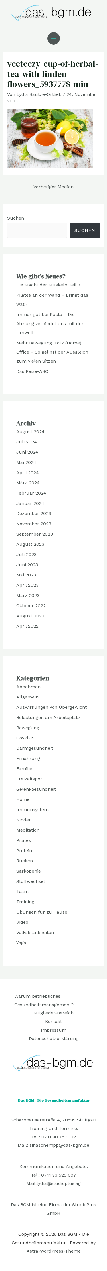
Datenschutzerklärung (53, 1038)
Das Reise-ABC (32, 371)
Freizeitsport (30, 779)
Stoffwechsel (30, 881)
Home (22, 799)
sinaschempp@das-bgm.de (59, 1145)
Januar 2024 (30, 503)
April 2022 (27, 626)
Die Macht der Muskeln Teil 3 (48, 285)
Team (22, 891)
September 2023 (34, 534)
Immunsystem (32, 809)
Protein (24, 850)
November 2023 (33, 523)
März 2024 (28, 482)
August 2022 (30, 616)
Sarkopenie (28, 871)
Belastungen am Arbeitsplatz (48, 717)
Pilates (23, 840)
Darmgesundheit (34, 748)
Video (22, 922)
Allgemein (27, 697)
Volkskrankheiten (35, 932)
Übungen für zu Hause (41, 912)
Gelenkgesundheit (36, 789)
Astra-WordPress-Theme (54, 1251)
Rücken (24, 860)
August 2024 (30, 431)
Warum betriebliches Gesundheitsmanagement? (44, 1000)
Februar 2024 (31, 493)
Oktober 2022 (31, 605)
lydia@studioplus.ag (59, 1183)
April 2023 (27, 585)
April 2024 (27, 472)
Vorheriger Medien (53, 186)
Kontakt (53, 1021)
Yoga (21, 942)
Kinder (23, 819)
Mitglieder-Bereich (53, 1013)
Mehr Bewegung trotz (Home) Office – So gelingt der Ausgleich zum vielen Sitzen (52, 352)
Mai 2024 (26, 462)
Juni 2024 (27, 452)
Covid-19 (25, 738)
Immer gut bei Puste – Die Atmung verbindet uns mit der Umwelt (50, 323)
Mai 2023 (26, 575)
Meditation (27, 830)
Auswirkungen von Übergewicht (51, 707)
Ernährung (28, 758)
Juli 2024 (26, 442)
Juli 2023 (26, 554)
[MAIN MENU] (53, 38)
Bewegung (27, 727)
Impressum (53, 1030)
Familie (24, 768)
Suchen (15, 218)
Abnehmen (28, 686)
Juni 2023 (27, 564)
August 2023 (30, 544)
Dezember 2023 (33, 513)
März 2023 (27, 595)
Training (25, 901)
